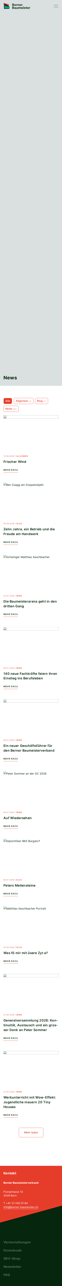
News (11, 408)
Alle (7, 400)
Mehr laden (31, 1132)
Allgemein (24, 400)
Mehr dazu (10, 470)
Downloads (12, 1250)
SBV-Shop (11, 1259)
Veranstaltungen (17, 1242)
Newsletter (12, 1267)
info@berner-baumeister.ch (20, 1207)
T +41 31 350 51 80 (15, 1203)
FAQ (6, 1275)
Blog (41, 400)
